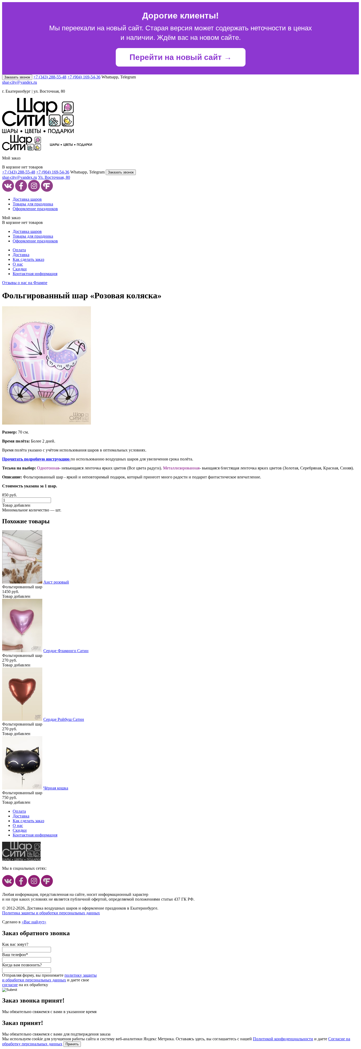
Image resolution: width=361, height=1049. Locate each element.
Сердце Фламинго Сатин (66, 650)
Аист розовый (56, 582)
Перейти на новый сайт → (180, 57)
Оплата (19, 250)
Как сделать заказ (28, 259)
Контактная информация (35, 273)
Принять (72, 1044)
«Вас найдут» (34, 922)
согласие (10, 984)
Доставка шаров (27, 199)
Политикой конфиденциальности (283, 1039)
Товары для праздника (33, 204)
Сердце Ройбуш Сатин (63, 719)
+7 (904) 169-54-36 (83, 77)
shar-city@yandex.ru (19, 82)
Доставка (21, 254)
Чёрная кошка (55, 788)
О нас (18, 264)
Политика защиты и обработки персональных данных (51, 913)
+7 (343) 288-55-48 (49, 77)
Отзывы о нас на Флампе (24, 282)
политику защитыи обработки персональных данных (49, 977)
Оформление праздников (35, 208)
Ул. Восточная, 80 (54, 177)
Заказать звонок (17, 77)
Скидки (20, 269)
